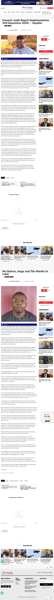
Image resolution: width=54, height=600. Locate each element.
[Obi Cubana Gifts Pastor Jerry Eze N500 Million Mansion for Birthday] (46, 94)
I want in (45, 51)
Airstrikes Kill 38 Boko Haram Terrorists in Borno (46, 87)
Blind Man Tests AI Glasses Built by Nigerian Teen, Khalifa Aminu (45, 73)
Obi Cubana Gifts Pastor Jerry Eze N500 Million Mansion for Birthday (46, 101)
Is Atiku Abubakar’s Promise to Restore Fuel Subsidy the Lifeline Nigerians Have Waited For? (7, 258)
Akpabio (8, 177)
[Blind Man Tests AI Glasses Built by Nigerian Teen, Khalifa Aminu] (46, 65)
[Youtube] (10, 586)
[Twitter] (45, 39)
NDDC (12, 177)
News (6, 25)
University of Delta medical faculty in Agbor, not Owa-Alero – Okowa (27, 185)
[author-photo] (2, 261)
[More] (49, 39)
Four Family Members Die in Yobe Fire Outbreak (45, 115)
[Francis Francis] (4, 194)
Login (35, 220)
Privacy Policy (44, 588)
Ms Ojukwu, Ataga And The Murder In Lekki (8, 184)
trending (9, 25)
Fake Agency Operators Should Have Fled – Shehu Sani (45, 129)
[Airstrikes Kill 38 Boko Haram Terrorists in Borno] (46, 80)
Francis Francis (13, 30)
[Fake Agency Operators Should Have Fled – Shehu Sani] (46, 122)
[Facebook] (42, 39)
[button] (3, 8)
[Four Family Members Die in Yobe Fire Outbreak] (46, 109)
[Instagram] (5, 586)
